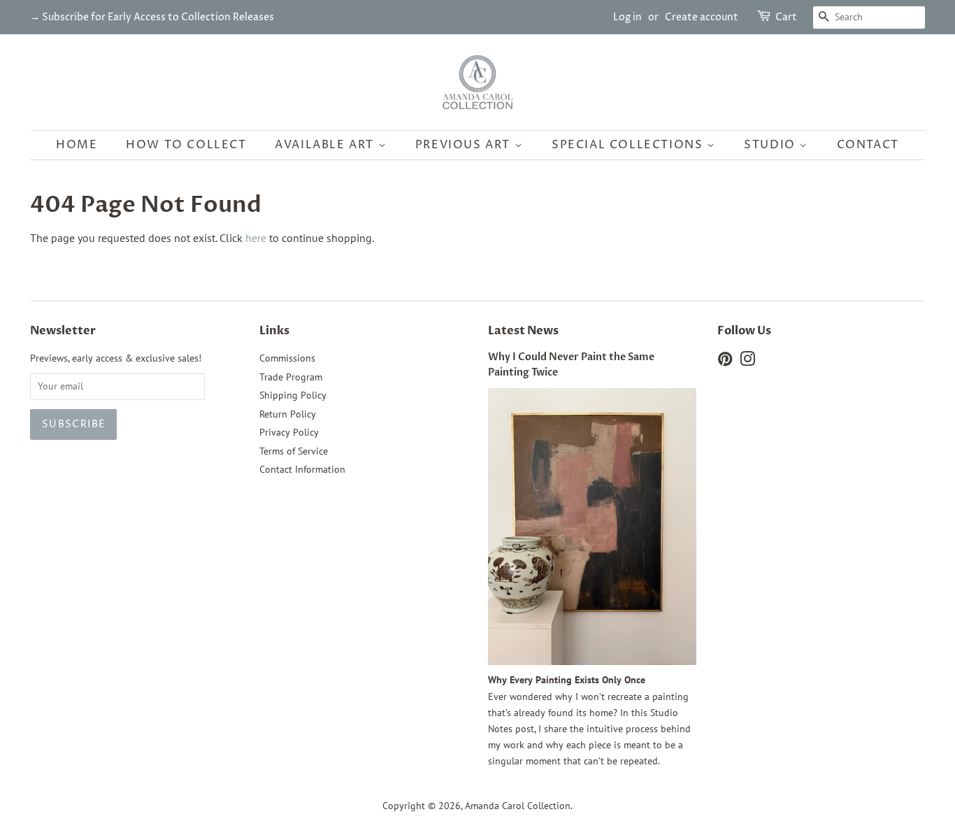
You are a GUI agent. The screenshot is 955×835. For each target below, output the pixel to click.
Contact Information (302, 469)
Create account (701, 17)
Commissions (287, 358)
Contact (868, 144)
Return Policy (287, 414)
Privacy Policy (289, 432)
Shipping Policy (292, 395)
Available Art (326, 144)
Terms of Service (293, 451)
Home (76, 144)
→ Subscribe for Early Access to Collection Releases (152, 17)
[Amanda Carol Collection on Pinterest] (725, 361)
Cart (786, 17)
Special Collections (629, 144)
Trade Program (290, 377)
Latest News (523, 330)
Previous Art (465, 144)
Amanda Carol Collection (517, 805)
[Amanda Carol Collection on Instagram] (747, 361)
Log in (627, 17)
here (255, 238)
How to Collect (186, 144)
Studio (771, 144)
